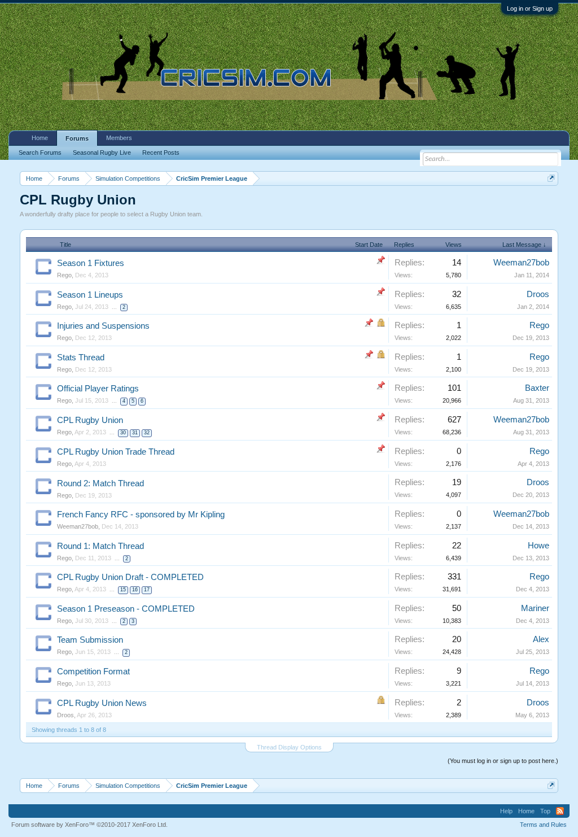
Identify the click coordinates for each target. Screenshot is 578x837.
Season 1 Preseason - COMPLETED (126, 608)
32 (147, 432)
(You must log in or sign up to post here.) (503, 760)
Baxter (537, 388)
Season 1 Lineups (90, 294)
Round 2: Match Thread (100, 483)
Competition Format (93, 671)
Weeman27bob (521, 262)
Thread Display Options (289, 747)
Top (545, 811)
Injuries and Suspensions (103, 325)
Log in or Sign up (530, 8)
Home (40, 137)
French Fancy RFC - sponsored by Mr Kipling (141, 514)
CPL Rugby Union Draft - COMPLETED (130, 577)
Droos (538, 294)
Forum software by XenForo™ (89, 824)
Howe (538, 545)
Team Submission (90, 639)
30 (123, 432)
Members (119, 137)
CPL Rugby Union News (102, 703)
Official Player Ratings (98, 388)
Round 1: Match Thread (100, 546)
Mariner (535, 608)
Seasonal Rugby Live (102, 152)
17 (147, 589)
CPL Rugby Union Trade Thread (115, 451)
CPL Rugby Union (90, 420)
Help (506, 811)
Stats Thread (80, 357)
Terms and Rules (543, 824)
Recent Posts (160, 152)
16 (135, 589)
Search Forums (40, 152)
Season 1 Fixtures (90, 263)
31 (135, 432)
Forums (77, 138)
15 (123, 589)
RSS (560, 811)
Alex (541, 639)
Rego (64, 275)
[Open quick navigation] (551, 178)
